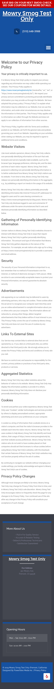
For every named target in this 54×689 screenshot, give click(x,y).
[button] (48, 47)
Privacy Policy (40, 670)
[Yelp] (47, 676)
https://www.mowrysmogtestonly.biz (16, 90)
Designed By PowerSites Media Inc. (18, 670)
